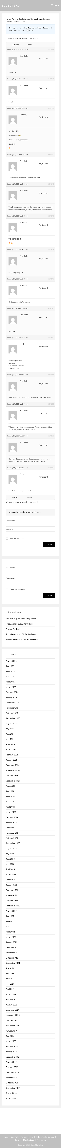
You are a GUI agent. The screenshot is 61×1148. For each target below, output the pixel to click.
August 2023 (11, 848)
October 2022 (12, 900)
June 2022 (10, 921)
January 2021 (11, 1005)
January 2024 (11, 822)
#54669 (51, 468)
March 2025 (11, 749)
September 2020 (13, 1025)
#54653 (51, 436)
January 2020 (11, 1051)
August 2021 (11, 968)
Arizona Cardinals (13, 629)
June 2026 (10, 671)
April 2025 (10, 744)
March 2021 (11, 994)
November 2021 (13, 953)
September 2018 (13, 1088)
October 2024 (12, 775)
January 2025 (11, 760)
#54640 (51, 184)
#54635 (51, 108)
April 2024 (10, 807)
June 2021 (10, 979)
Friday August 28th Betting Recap (20, 624)
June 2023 (10, 859)
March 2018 (11, 1098)
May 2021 (10, 984)
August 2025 (11, 723)
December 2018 (12, 1072)
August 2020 (11, 1031)
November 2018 (13, 1077)
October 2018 (12, 1083)
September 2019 (13, 1057)
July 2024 (10, 791)
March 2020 (11, 1041)
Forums (15, 19)
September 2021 (13, 963)
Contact (18, 1140)
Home (8, 19)
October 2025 (12, 713)
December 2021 (12, 947)
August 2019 (11, 1062)
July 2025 (10, 729)
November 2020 (13, 1015)
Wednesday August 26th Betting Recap (22, 639)
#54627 (51, 49)
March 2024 (11, 812)
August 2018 (11, 1093)
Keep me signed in (16, 538)
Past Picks (15, 1137)
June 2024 (10, 796)
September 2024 (13, 781)
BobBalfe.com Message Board (30, 19)
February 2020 (12, 1046)
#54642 (51, 216)
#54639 (51, 155)
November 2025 (13, 708)
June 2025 (10, 734)
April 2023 (10, 869)
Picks (31, 1137)
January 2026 (11, 697)
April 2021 (10, 989)
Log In (49, 544)
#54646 (51, 308)
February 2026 (12, 692)
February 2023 (12, 880)
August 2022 (11, 911)
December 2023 (12, 827)
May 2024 (10, 801)
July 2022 (10, 916)
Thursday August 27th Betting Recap (21, 634)
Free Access (41, 1140)
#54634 (51, 79)
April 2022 (10, 932)
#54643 (51, 249)
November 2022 (13, 895)
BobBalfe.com (12, 5)
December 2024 (12, 765)
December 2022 (12, 890)
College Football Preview (45, 1137)
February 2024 (12, 817)
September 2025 (13, 718)
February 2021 (12, 999)
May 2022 (10, 926)
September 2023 (13, 843)
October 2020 (12, 1020)
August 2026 (11, 661)
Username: (10, 520)
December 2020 (12, 1010)
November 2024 (13, 770)
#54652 (51, 404)
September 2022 (13, 906)
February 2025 (12, 755)
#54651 (51, 375)
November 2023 (13, 833)
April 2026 (10, 682)
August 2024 (11, 786)
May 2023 (10, 864)
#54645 (51, 279)
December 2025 (12, 703)
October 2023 (12, 838)
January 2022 (11, 942)
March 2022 (11, 937)
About (7, 1137)
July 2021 (10, 973)
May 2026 (10, 676)
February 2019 (12, 1067)
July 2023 (10, 853)
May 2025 (10, 739)
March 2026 (11, 687)
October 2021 (12, 958)
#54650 (51, 337)
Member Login (28, 1140)
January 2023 (11, 885)
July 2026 (10, 666)
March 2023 (11, 874)
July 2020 (10, 1036)
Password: (10, 529)
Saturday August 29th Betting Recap (21, 619)
